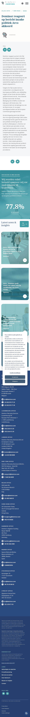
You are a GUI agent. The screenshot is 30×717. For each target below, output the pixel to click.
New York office (8, 461)
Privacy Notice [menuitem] (5, 706)
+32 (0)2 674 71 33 (9, 402)
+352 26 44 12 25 (9, 429)
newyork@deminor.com (11, 474)
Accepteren (15, 377)
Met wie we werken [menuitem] (7, 675)
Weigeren (15, 381)
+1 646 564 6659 (9, 477)
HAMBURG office (7, 526)
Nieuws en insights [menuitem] (7, 680)
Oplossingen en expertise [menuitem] (9, 669)
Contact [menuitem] (4, 683)
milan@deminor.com (10, 495)
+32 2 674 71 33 (8, 604)
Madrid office (7, 549)
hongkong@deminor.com (12, 517)
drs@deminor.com (10, 399)
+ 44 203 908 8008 (9, 455)
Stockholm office (8, 571)
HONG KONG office (8, 504)
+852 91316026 (8, 520)
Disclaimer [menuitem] (4, 711)
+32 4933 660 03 (9, 498)
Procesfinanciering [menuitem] (7, 672)
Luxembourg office (9, 411)
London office (7, 437)
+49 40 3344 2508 (9, 544)
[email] (9, 50)
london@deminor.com (11, 452)
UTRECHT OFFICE (7, 591)
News (25, 11)
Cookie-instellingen (15, 373)
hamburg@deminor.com (12, 541)
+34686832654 (8, 565)
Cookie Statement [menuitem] (5, 708)
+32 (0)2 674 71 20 (9, 405)
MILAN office (6, 482)
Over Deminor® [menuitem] (6, 678)
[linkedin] (5, 50)
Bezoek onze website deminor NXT (8, 663)
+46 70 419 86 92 (9, 584)
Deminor (12, 35)
